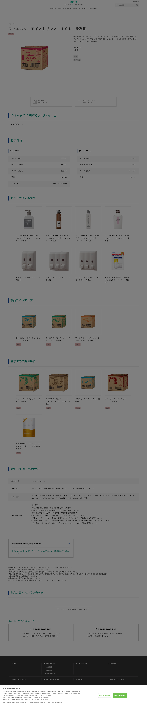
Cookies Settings (104, 695)
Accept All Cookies (120, 695)
